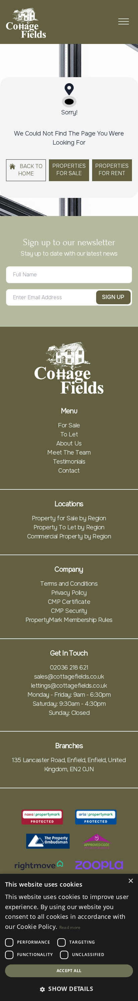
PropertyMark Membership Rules (69, 620)
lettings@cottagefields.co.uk (69, 685)
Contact (69, 470)
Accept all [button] (69, 970)
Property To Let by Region (69, 527)
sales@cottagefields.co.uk (69, 676)
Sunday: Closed (69, 713)
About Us (68, 443)
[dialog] (69, 937)
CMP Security (69, 611)
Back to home (30, 170)
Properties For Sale (69, 170)
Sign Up (113, 297)
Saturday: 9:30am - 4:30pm (69, 703)
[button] (69, 988)
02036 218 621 (69, 667)
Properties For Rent (112, 170)
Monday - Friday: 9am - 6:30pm (69, 694)
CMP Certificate (69, 601)
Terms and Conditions (68, 583)
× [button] (130, 881)
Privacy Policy (69, 592)
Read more (70, 927)
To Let (69, 434)
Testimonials (69, 461)
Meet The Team (68, 452)
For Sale (69, 425)
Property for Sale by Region (69, 518)
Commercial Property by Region (69, 536)
